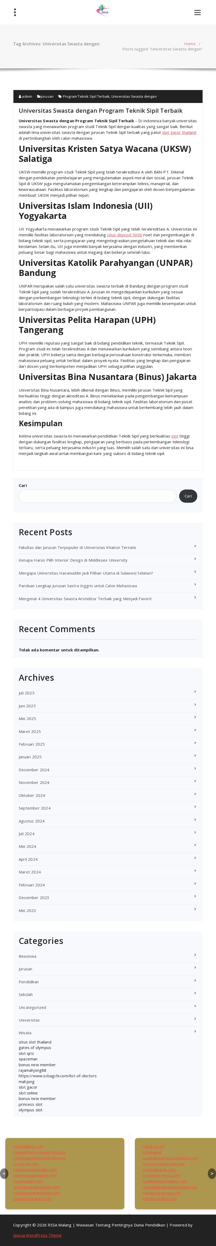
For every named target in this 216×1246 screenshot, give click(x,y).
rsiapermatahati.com (32, 1198)
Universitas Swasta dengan (134, 96)
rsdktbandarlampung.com (36, 1192)
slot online (28, 1092)
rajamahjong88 (33, 1070)
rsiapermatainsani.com (163, 1163)
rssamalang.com (28, 1146)
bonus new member (37, 1064)
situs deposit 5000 (124, 234)
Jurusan (47, 96)
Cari (23, 485)
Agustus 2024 (32, 821)
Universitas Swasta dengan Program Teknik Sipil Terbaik (101, 110)
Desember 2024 (34, 769)
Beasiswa (28, 956)
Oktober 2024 (32, 795)
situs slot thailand (35, 1042)
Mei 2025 (27, 718)
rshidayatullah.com (160, 1198)
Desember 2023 (34, 897)
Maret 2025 (30, 731)
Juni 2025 (27, 705)
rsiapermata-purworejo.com (39, 1152)
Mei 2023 (27, 910)
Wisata (25, 1032)
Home (190, 43)
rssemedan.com (28, 1181)
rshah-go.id (153, 1146)
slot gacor (28, 1087)
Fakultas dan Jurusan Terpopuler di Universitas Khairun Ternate (77, 547)
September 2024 (35, 808)
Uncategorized (32, 1007)
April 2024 (28, 859)
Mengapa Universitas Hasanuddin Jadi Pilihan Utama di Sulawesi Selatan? (86, 573)
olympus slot (30, 1109)
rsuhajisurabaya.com (162, 1192)
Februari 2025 (32, 744)
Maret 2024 (30, 871)
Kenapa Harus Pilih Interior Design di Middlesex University (73, 560)
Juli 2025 (27, 692)
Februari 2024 (32, 884)
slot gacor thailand (179, 132)
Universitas (29, 1020)
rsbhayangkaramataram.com (39, 1157)
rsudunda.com (26, 1163)
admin (26, 96)
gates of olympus (35, 1047)
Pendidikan (29, 981)
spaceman (28, 1058)
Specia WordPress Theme (37, 1235)
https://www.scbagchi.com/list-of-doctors (58, 1075)
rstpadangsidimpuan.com (36, 1186)
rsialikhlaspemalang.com (165, 1181)
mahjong (27, 1081)
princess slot (31, 1104)
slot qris (26, 1053)
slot (174, 436)
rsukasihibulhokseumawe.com (170, 1186)
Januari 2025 (30, 756)
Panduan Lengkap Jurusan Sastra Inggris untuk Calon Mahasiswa (78, 585)
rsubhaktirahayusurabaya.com (170, 1157)
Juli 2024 (27, 833)
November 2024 (34, 782)
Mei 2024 (27, 846)
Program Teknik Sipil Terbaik (86, 96)
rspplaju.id (152, 1152)
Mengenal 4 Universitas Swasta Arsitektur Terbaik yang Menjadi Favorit (85, 598)
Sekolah (26, 994)
